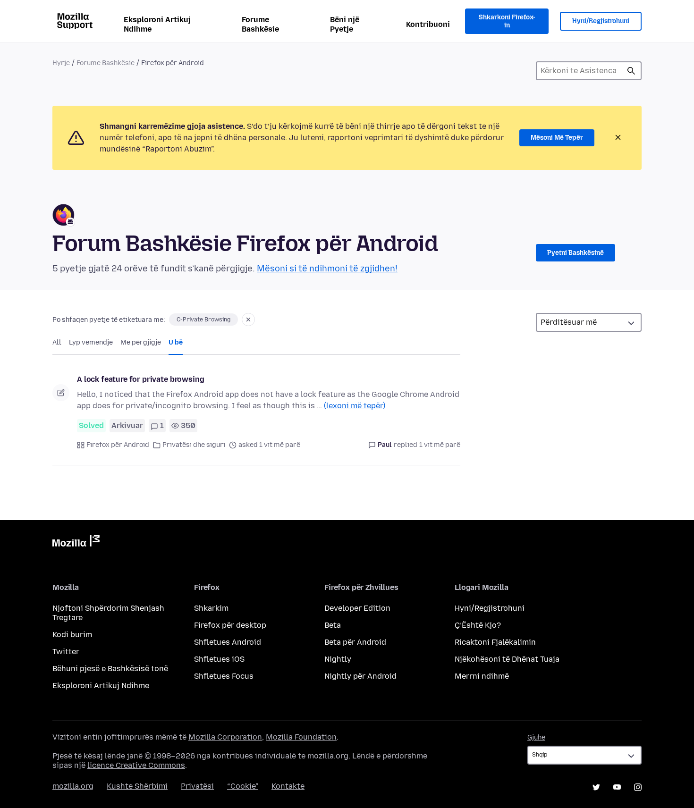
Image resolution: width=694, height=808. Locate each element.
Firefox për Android (117, 445)
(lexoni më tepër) (354, 405)
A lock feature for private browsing (140, 379)
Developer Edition (357, 608)
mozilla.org (72, 786)
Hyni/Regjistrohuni (600, 21)
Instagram (638, 787)
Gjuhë (536, 737)
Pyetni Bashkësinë (575, 253)
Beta (332, 625)
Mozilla (76, 542)
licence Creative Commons (136, 765)
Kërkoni (631, 70)
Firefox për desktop (230, 625)
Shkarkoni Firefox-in (507, 21)
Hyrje (61, 63)
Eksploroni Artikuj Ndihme (157, 24)
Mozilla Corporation (225, 736)
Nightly (337, 659)
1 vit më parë (439, 445)
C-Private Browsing (203, 319)
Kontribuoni (428, 24)
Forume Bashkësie (260, 24)
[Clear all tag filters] (248, 319)
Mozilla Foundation (301, 736)
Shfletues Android (227, 642)
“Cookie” (242, 786)
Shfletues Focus (224, 676)
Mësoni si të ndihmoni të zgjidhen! (327, 268)
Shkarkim (211, 608)
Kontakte (288, 786)
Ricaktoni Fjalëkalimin (495, 642)
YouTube (617, 787)
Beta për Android (355, 642)
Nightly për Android (360, 676)
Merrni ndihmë (482, 676)
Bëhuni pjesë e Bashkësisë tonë (110, 668)
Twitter (65, 651)
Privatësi (197, 786)
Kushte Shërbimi (137, 786)
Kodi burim (72, 634)
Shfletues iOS (219, 659)
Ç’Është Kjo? (478, 625)
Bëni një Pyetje (344, 24)
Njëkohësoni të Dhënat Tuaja (507, 659)
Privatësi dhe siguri (193, 445)
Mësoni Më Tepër (557, 138)
